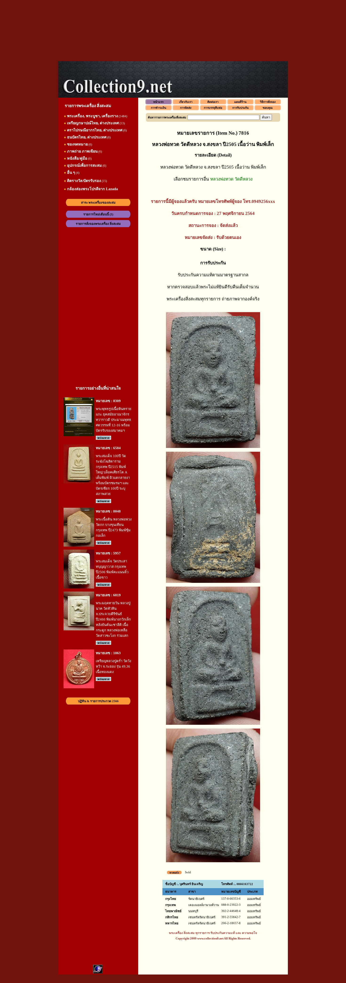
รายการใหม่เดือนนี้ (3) (98, 214)
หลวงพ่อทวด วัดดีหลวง (231, 179)
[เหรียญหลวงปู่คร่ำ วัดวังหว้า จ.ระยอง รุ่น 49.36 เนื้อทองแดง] (79, 687)
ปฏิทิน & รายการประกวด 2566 (98, 701)
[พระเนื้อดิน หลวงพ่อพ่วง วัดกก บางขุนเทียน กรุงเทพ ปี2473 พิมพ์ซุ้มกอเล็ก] (79, 545)
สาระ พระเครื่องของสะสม (98, 202)
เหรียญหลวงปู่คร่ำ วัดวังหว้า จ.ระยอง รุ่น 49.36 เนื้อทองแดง (113, 666)
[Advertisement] (173, 30)
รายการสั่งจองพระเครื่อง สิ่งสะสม (98, 224)
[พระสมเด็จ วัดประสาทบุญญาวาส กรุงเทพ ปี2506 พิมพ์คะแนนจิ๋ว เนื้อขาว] (79, 587)
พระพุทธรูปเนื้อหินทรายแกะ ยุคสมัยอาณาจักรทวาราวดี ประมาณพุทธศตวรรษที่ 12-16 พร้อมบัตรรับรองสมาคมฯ (113, 419)
